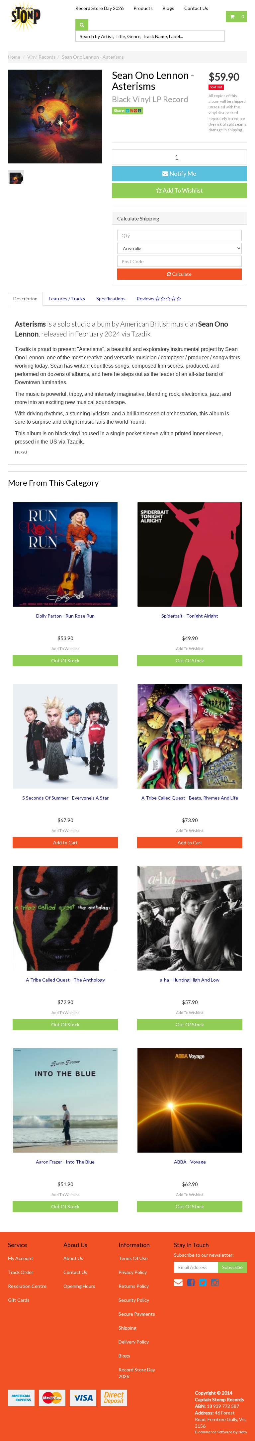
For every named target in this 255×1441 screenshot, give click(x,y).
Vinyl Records (41, 57)
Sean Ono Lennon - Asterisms (93, 57)
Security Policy (134, 1300)
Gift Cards (19, 1300)
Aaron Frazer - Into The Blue (65, 1162)
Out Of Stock (65, 660)
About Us (73, 1258)
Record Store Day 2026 (99, 8)
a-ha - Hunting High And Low (189, 980)
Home (14, 57)
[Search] (81, 24)
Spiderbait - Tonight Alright (189, 616)
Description (25, 298)
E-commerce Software (213, 1432)
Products (143, 8)
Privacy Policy (133, 1272)
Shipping (127, 1328)
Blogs (168, 8)
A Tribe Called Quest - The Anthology (65, 980)
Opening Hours (79, 1286)
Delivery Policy (134, 1342)
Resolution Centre (27, 1286)
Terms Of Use (133, 1258)
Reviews (146, 298)
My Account (20, 1258)
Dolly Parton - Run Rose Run (65, 616)
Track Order (20, 1272)
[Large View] (16, 178)
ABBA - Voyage (190, 1162)
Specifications (111, 298)
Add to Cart (65, 842)
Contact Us (196, 8)
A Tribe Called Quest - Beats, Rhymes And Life (189, 798)
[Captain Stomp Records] (24, 16)
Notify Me (182, 173)
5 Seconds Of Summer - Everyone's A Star (65, 798)
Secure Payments (137, 1314)
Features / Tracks (67, 298)
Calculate (181, 274)
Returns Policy (134, 1286)
